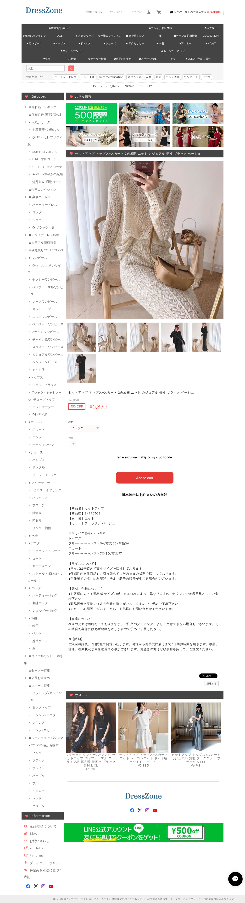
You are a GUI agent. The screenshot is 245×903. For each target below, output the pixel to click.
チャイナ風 (173, 77)
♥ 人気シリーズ (85, 35)
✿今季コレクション (110, 35)
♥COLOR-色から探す (198, 58)
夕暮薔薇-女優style (45, 129)
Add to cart (144, 477)
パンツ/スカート (44, 730)
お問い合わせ (94, 12)
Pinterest (135, 12)
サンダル (38, 467)
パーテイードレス (44, 205)
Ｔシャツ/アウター (45, 715)
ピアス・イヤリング (46, 490)
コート (37, 558)
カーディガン (41, 566)
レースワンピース (44, 301)
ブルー (37, 783)
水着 (158, 77)
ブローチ (38, 505)
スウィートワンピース (47, 347)
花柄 (149, 77)
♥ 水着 (160, 43)
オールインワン (43, 445)
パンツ (37, 437)
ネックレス (40, 498)
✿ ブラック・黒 (43, 227)
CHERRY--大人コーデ (47, 167)
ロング (37, 212)
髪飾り (37, 520)
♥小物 (46, 58)
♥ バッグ (211, 43)
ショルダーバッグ (44, 610)
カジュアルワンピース (47, 354)
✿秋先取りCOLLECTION (211, 29)
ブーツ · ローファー (46, 475)
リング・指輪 (41, 528)
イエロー (38, 791)
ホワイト (38, 768)
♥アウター (185, 43)
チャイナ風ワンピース (47, 339)
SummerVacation (111, 77)
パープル (38, 776)
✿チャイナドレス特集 (160, 29)
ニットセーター (43, 407)
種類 (70, 422)
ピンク (37, 753)
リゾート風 (88, 77)
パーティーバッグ (44, 595)
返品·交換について (43, 826)
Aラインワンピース (45, 332)
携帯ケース (40, 641)
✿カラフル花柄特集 (185, 35)
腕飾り (37, 513)
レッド (37, 798)
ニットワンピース (44, 317)
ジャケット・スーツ (46, 551)
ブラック (38, 760)
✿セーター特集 (97, 58)
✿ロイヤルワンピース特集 (72, 52)
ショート (38, 220)
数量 (70, 437)
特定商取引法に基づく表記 (219, 898)
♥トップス (59, 43)
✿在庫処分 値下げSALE (59, 29)
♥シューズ (110, 43)
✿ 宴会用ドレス (135, 35)
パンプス (38, 460)
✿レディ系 (39, 414)
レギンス (38, 722)
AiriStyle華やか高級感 (47, 174)
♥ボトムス (84, 43)
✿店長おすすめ (123, 58)
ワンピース (191, 77)
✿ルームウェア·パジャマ (173, 52)
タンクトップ (41, 707)
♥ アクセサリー (135, 43)
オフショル (135, 77)
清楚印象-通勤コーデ (46, 182)
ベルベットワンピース (47, 324)
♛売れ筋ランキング (34, 35)
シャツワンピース (44, 362)
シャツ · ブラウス (44, 385)
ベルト (37, 633)
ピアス (206, 77)
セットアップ (41, 309)
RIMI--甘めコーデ (44, 159)
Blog (34, 833)
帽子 (35, 626)
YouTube (116, 12)
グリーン (38, 806)
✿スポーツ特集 (148, 58)
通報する (211, 683)
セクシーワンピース (46, 279)
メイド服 (38, 370)
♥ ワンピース (34, 43)
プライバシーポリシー (46, 863)
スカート (38, 429)
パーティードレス (66, 77)
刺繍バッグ (40, 603)
